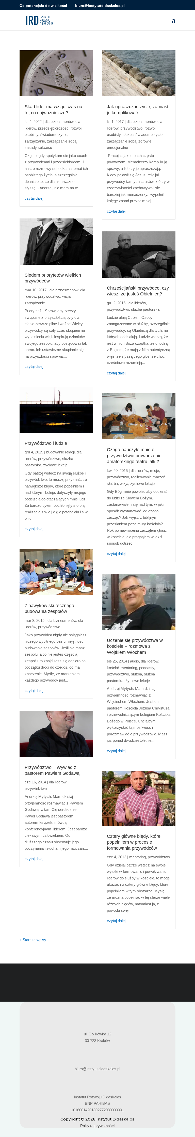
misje (154, 470)
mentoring (129, 668)
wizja (66, 296)
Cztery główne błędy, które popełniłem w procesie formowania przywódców (133, 842)
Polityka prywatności (97, 1126)
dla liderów (57, 782)
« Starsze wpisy (33, 940)
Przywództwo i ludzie (46, 443)
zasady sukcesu (38, 147)
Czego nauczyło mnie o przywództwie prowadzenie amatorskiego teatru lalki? (134, 455)
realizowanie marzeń (148, 477)
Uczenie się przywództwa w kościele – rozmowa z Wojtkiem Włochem (135, 646)
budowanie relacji (60, 452)
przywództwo (49, 296)
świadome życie (53, 134)
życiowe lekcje (55, 465)
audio (134, 661)
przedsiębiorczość (53, 128)
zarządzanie (35, 141)
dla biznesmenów (59, 121)
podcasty (146, 668)
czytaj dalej (34, 198)
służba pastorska (145, 309)
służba (128, 134)
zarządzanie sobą (61, 141)
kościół (113, 668)
